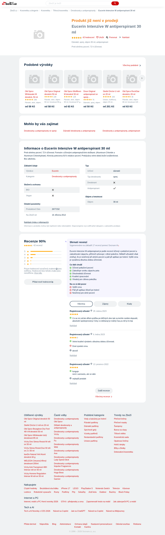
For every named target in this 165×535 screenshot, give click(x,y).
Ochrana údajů (81, 524)
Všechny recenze (102, 397)
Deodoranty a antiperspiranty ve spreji (40, 131)
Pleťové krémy (120, 419)
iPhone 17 (65, 488)
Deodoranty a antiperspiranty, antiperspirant (121, 131)
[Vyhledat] (115, 3)
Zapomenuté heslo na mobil (98, 502)
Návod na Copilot (60, 511)
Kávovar (126, 488)
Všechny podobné (130, 65)
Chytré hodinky (30, 488)
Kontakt (77, 527)
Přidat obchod (30, 524)
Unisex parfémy (90, 441)
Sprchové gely (90, 430)
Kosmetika (45, 11)
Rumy (56, 492)
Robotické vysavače (42, 492)
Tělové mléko (120, 434)
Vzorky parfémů (90, 434)
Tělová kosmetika (60, 11)
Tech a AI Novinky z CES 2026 (37, 511)
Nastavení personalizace (101, 524)
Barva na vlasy (120, 430)
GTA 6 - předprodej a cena (72, 502)
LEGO (75, 488)
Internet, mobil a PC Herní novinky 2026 (41, 502)
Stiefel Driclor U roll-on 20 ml (36, 425)
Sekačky (82, 492)
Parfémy (65, 492)
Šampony (118, 426)
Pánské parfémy (91, 423)
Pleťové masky (120, 423)
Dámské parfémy (91, 426)
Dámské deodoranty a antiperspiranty (79, 131)
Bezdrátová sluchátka (49, 488)
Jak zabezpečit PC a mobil (124, 502)
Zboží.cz (13, 11)
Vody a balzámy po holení (95, 419)
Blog (54, 524)
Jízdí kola (92, 492)
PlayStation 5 (87, 488)
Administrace (65, 524)
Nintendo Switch (103, 488)
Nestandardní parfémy (93, 437)
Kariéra (87, 527)
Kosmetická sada (121, 437)
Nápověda (44, 524)
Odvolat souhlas (123, 524)
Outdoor (102, 492)
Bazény (112, 492)
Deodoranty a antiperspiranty (83, 11)
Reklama (137, 524)
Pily (73, 492)
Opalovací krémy (121, 441)
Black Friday (124, 492)
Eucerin (55, 171)
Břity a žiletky (119, 448)
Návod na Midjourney (115, 511)
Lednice (27, 492)
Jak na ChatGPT (78, 511)
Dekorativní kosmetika (123, 452)
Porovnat (113, 37)
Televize (116, 488)
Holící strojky (119, 445)
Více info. (38, 273)
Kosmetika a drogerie (29, 11)
